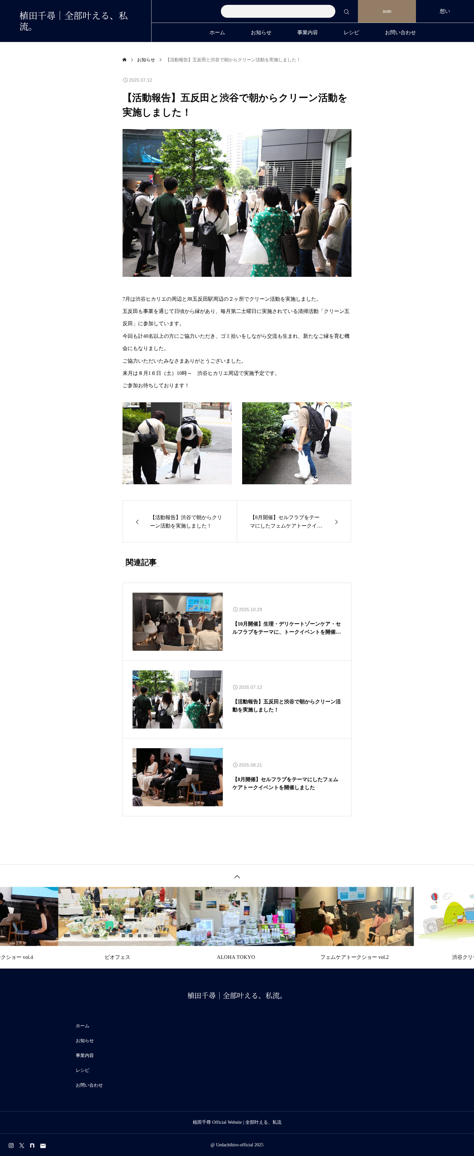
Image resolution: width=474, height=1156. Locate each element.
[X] (22, 1146)
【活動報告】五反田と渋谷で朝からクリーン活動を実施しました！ (286, 706)
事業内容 (307, 32)
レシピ (351, 32)
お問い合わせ (400, 32)
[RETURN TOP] (237, 875)
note (387, 11)
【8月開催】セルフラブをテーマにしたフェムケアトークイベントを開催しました (285, 783)
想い (445, 11)
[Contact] (43, 1146)
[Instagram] (11, 1146)
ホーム (217, 32)
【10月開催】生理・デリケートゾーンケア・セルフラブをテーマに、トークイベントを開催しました (286, 628)
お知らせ (261, 32)
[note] (32, 1146)
